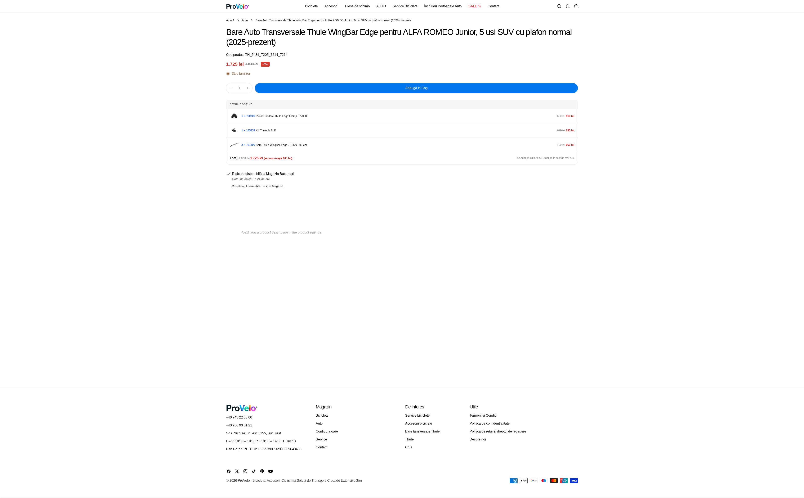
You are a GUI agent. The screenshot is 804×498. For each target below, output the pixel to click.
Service (321, 439)
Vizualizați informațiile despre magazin (257, 186)
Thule (409, 439)
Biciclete (322, 415)
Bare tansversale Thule (422, 431)
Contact (321, 447)
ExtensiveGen (351, 480)
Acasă (230, 20)
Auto (245, 20)
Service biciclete (417, 415)
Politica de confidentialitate (490, 423)
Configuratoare (327, 431)
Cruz (408, 447)
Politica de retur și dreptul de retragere (498, 431)
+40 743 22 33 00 (239, 417)
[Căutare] (559, 6)
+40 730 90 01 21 (239, 425)
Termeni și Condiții (483, 415)
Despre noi (478, 439)
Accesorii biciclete (418, 423)
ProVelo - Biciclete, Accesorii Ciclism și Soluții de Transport (282, 480)
